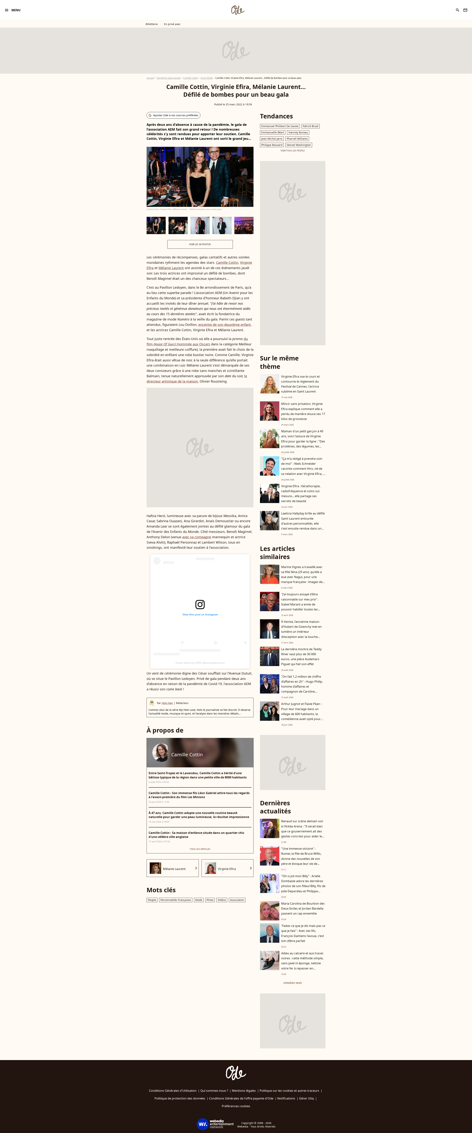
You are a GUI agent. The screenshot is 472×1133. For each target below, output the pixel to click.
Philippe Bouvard (271, 145)
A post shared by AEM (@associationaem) (200, 662)
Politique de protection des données (180, 1098)
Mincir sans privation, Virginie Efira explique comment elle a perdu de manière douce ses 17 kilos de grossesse (303, 411)
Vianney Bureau (298, 132)
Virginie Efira (227, 869)
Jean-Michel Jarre (271, 138)
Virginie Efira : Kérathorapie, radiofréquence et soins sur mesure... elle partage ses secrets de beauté (300, 493)
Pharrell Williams (297, 138)
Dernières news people (169, 78)
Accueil (150, 78)
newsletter (465, 10)
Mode (198, 900)
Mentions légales (244, 1091)
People (152, 900)
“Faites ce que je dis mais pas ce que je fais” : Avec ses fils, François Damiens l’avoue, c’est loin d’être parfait (303, 933)
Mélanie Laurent (171, 268)
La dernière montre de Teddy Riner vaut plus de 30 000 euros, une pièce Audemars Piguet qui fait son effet (301, 656)
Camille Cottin (190, 78)
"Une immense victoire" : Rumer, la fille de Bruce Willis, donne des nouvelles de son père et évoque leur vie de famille (301, 859)
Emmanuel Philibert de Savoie (280, 126)
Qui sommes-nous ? (214, 1091)
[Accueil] (237, 10)
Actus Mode (206, 78)
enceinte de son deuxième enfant (224, 324)
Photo (210, 900)
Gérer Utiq (306, 1098)
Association (237, 900)
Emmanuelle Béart (272, 132)
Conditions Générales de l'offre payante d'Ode (241, 1098)
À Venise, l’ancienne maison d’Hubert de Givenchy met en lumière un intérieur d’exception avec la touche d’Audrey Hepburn (301, 632)
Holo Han (167, 703)
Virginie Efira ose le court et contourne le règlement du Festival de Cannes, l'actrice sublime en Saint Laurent (300, 384)
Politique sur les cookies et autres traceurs (289, 1091)
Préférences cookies (236, 1106)
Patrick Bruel (310, 126)
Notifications (286, 1098)
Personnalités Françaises (175, 900)
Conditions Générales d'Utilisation (173, 1091)
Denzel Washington (299, 145)
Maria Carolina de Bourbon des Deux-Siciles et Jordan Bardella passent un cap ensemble (303, 908)
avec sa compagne (196, 537)
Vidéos (222, 900)
